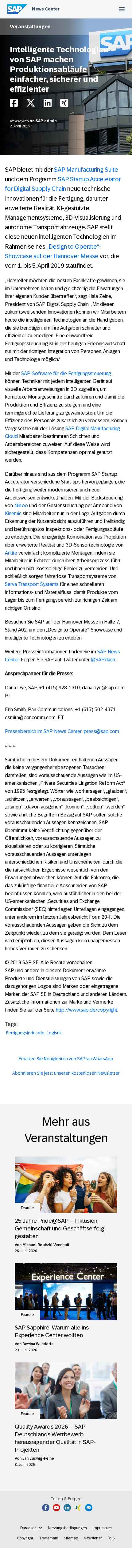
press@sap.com (101, 731)
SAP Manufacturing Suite (86, 169)
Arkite (11, 552)
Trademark (48, 1538)
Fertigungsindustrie (25, 1032)
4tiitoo (21, 505)
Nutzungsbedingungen (67, 1528)
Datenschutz (31, 1528)
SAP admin (46, 121)
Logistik (54, 1032)
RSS (111, 1538)
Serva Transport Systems (32, 584)
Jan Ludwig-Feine (38, 1458)
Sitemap (71, 1538)
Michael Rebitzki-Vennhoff (45, 1245)
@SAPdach (103, 659)
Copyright (25, 1538)
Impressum (102, 1528)
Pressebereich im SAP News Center (43, 731)
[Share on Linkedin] (48, 104)
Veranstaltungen (30, 26)
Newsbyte (18, 121)
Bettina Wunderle (38, 1344)
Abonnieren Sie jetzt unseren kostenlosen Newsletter (66, 1073)
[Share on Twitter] (30, 104)
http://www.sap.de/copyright (86, 1010)
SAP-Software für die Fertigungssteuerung (66, 373)
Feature (27, 1208)
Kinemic (13, 513)
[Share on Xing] (64, 104)
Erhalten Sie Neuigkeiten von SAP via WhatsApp (66, 1058)
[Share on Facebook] (14, 104)
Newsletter (93, 1538)
